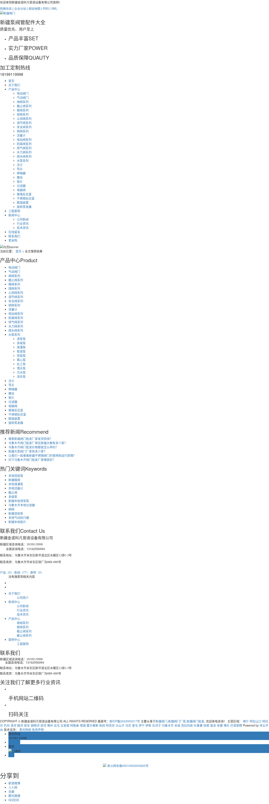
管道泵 (21, 351)
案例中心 (14, 639)
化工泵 (21, 364)
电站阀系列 (24, 139)
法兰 (20, 164)
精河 (20, 725)
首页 (11, 81)
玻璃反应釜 (24, 194)
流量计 (21, 135)
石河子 (156, 725)
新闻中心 (14, 215)
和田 (102, 725)
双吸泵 (21, 355)
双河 (43, 725)
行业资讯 (23, 223)
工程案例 (14, 211)
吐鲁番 (198, 725)
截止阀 (12, 492)
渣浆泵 (21, 339)
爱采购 (12, 240)
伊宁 (142, 725)
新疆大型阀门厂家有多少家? (26, 451)
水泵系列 (23, 160)
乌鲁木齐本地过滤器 (21, 505)
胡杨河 (35, 725)
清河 (13, 725)
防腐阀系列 (24, 143)
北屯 (57, 725)
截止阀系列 (24, 106)
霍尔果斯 (92, 725)
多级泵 (21, 343)
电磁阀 (21, 190)
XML (54, 8)
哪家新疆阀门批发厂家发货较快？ (30, 438)
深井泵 (21, 376)
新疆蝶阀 (14, 480)
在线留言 (14, 232)
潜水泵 (21, 368)
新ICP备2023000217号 (124, 721)
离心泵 (21, 359)
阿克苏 (110, 725)
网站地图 (34, 8)
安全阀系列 (24, 127)
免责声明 (38, 729)
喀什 (246, 721)
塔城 (83, 725)
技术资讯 (23, 227)
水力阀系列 (24, 152)
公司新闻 (23, 219)
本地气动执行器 (18, 517)
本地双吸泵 (15, 475)
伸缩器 (21, 173)
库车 (27, 725)
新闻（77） (21, 572)
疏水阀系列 (24, 156)
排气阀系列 (24, 148)
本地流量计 (15, 488)
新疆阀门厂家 (177, 721)
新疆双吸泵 (15, 513)
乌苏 (128, 725)
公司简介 (23, 597)
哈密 (206, 725)
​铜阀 (11, 509)
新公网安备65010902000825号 (128, 765)
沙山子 (120, 725)
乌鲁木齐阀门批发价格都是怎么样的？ (33, 447)
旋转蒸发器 (24, 206)
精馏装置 (23, 202)
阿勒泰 (74, 725)
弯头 (20, 169)
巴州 (7, 725)
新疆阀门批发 (195, 721)
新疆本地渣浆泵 (18, 501)
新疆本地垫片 (17, 522)
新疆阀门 (161, 721)
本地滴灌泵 (15, 484)
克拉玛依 (187, 725)
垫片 (20, 181)
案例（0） (37, 572)
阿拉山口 (255, 721)
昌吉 (213, 725)
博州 (50, 725)
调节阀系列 (24, 122)
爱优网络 (25, 729)
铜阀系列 (23, 131)
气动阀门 (23, 97)
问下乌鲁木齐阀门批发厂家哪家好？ (31, 459)
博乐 (226, 725)
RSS (46, 8)
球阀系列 (23, 114)
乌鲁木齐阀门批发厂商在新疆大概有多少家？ (37, 443)
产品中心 (14, 89)
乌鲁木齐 (168, 725)
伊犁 (148, 725)
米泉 (177, 725)
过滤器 (21, 185)
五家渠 (65, 725)
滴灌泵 (21, 347)
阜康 (220, 725)
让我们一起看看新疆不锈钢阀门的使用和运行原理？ (42, 455)
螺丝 (20, 177)
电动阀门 (23, 93)
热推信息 (6, 8)
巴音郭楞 (236, 725)
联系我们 (14, 236)
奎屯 (135, 725)
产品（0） (6, 572)
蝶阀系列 (23, 110)
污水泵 (21, 372)
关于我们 (14, 85)
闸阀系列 (23, 102)
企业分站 (20, 8)
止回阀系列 (24, 118)
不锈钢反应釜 (25, 198)
